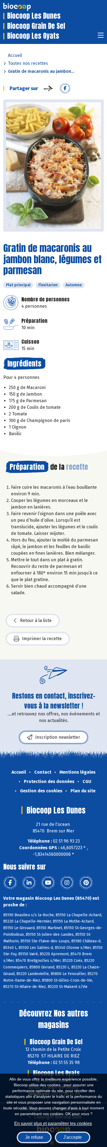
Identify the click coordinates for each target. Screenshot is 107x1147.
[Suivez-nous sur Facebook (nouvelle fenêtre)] (10, 883)
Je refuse (34, 1137)
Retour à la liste (36, 620)
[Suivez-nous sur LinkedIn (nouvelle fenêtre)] (29, 883)
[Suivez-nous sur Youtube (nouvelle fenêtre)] (48, 883)
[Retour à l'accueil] (25, 7)
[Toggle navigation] (101, 37)
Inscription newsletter (57, 737)
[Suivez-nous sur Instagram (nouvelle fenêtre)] (67, 883)
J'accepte (72, 1137)
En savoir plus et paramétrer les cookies (53, 1123)
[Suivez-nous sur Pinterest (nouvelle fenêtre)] (86, 883)
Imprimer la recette (42, 638)
